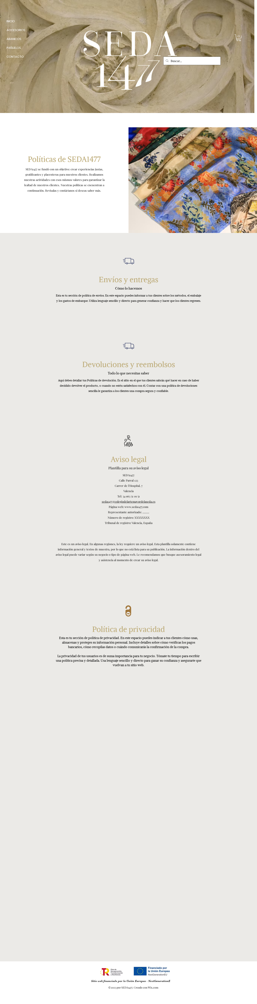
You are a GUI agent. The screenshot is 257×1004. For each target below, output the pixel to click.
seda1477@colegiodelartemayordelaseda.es (128, 501)
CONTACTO (15, 57)
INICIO (11, 21)
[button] (239, 37)
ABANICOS (14, 39)
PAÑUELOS (14, 48)
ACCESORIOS (16, 30)
